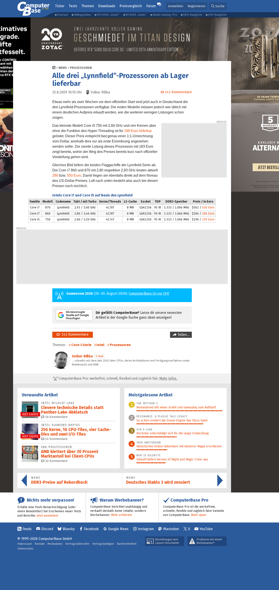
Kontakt (40, 543)
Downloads (106, 6)
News (63, 68)
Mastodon (171, 529)
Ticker (60, 6)
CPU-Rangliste (217, 14)
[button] (218, 6)
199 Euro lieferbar (138, 131)
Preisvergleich (130, 6)
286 (55, 175)
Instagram (146, 529)
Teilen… (183, 335)
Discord (47, 529)
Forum (151, 6)
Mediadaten (55, 543)
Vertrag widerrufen (77, 543)
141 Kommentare (74, 334)
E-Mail (99, 356)
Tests (73, 6)
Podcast (62, 14)
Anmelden (175, 6)
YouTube (206, 529)
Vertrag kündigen (103, 543)
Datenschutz (25, 548)
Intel (100, 345)
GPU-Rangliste (192, 14)
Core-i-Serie (81, 345)
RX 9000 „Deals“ (136, 14)
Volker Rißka (82, 356)
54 (56, 439)
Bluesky (69, 529)
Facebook (91, 529)
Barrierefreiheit (126, 543)
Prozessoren (81, 68)
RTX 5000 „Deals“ (108, 14)
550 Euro (74, 175)
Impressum (24, 543)
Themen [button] (87, 6)
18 (56, 417)
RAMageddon (82, 14)
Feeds (27, 529)
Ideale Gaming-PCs (165, 14)
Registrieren (196, 6)
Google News (118, 529)
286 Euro (208, 213)
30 (56, 461)
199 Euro (208, 219)
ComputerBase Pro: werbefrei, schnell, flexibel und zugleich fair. (117, 378)
